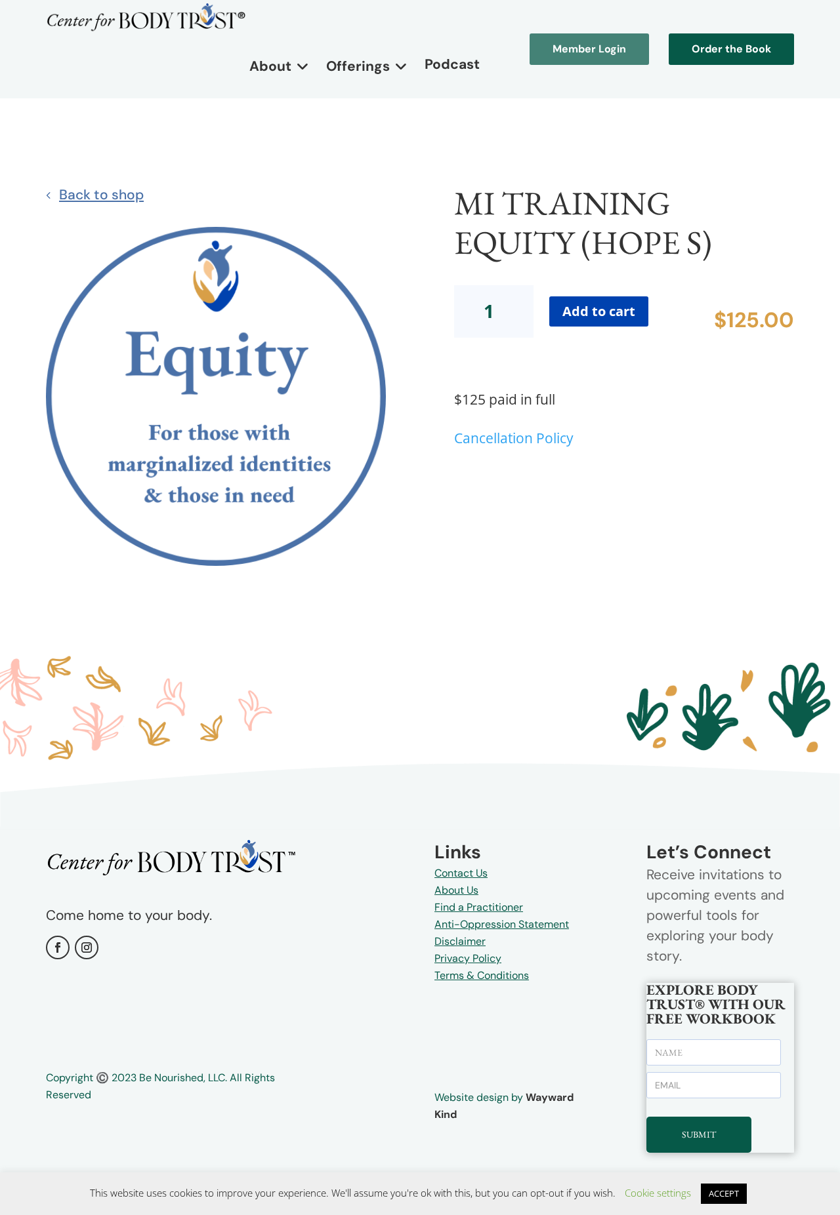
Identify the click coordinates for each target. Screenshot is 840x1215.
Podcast (452, 64)
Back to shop (101, 195)
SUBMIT (699, 1134)
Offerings (358, 66)
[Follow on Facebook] (58, 947)
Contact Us (461, 873)
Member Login (589, 49)
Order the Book (731, 49)
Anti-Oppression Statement (501, 924)
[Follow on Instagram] (86, 947)
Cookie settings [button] (658, 1192)
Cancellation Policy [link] (514, 438)
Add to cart (598, 311)
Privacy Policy (467, 958)
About (270, 66)
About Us (456, 890)
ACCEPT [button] (724, 1193)
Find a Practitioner (478, 907)
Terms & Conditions (481, 975)
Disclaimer (460, 941)
